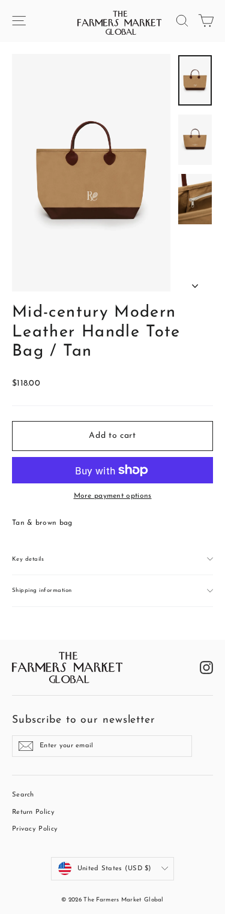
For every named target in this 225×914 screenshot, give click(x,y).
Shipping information (42, 590)
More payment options (113, 496)
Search (23, 795)
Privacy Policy (35, 829)
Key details (28, 559)
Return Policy (33, 812)
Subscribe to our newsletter (83, 720)
